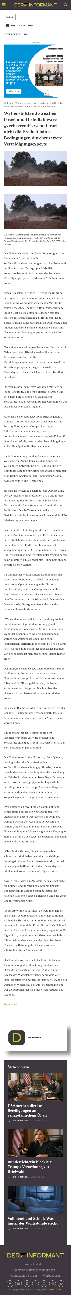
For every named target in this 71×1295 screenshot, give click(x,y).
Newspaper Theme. (53, 1289)
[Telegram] (27, 1283)
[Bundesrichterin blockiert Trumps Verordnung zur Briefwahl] (35, 1143)
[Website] (52, 1283)
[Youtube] (61, 1283)
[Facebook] (10, 1283)
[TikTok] (35, 1283)
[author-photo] (10, 1121)
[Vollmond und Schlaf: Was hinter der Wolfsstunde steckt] (35, 1200)
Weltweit (9, 17)
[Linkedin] (18, 1283)
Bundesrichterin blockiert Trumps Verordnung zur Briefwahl (29, 1167)
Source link (10, 1004)
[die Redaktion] (8, 25)
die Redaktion (22, 25)
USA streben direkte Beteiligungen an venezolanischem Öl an (27, 1110)
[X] (44, 1283)
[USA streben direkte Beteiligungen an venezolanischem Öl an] (35, 1087)
